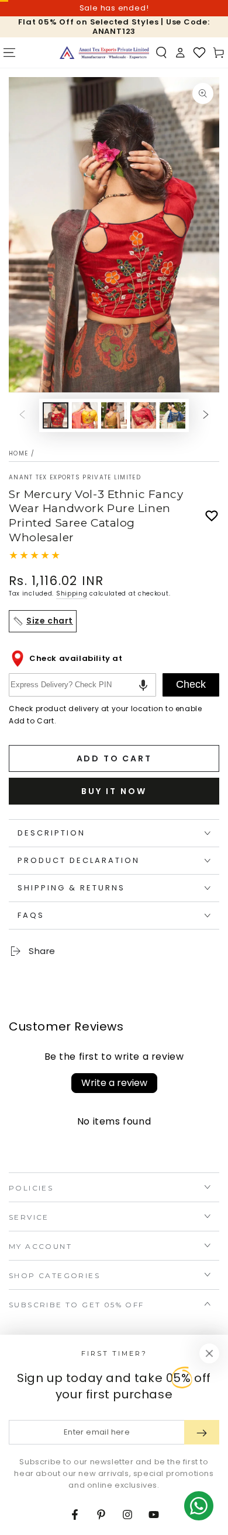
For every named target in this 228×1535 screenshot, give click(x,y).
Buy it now (114, 791)
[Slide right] (206, 415)
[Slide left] (22, 415)
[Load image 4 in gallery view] (143, 415)
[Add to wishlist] (211, 516)
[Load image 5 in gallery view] (172, 415)
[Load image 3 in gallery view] (114, 415)
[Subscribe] (201, 1432)
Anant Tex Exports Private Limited (75, 478)
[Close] (209, 1353)
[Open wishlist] (199, 52)
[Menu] (9, 52)
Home (18, 453)
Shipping (72, 593)
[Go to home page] (105, 52)
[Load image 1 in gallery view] (55, 415)
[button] (161, 52)
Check (191, 684)
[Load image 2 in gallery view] (85, 415)
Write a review (114, 1083)
